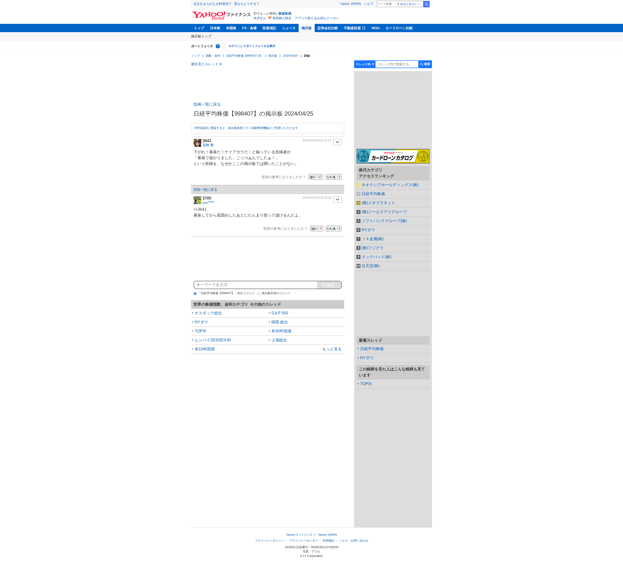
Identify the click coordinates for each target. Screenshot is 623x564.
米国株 (231, 28)
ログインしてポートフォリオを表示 (252, 46)
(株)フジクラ (373, 248)
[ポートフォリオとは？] (217, 46)
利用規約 (328, 540)
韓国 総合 (279, 322)
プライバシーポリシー (269, 540)
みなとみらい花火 (411, 4)
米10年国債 (205, 349)
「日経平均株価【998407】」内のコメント (226, 293)
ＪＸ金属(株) (373, 239)
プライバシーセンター (303, 540)
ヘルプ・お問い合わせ (353, 540)
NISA (376, 28)
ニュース (289, 28)
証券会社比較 (328, 28)
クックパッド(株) (376, 257)
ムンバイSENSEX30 (213, 340)
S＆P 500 (279, 313)
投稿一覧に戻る (207, 104)
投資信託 (269, 28)
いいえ (333, 177)
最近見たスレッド (204, 64)
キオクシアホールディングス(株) (390, 185)
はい (316, 177)
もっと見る (332, 349)
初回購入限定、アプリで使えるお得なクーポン (306, 18)
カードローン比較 (399, 28)
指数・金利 (213, 55)
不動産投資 (352, 28)
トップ (199, 28)
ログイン (259, 18)
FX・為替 (249, 28)
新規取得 (285, 13)
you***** (208, 202)
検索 (426, 4)
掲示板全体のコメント (276, 293)
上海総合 (279, 340)
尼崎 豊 (208, 145)
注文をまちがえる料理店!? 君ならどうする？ (226, 4)
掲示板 (307, 28)
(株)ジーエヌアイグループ (384, 212)
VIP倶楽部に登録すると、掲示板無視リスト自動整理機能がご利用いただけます (246, 128)
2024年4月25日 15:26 (316, 198)
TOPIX (200, 331)
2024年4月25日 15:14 (316, 140)
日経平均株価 (373, 194)
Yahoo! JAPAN (350, 4)
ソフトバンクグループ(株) (384, 221)
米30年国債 (281, 331)
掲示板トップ (201, 36)
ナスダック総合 (208, 313)
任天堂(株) (371, 266)
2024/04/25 (290, 55)
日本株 (215, 28)
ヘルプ (368, 4)
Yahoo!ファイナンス (299, 535)
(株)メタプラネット (378, 203)
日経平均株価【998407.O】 (244, 55)
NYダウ (201, 322)
